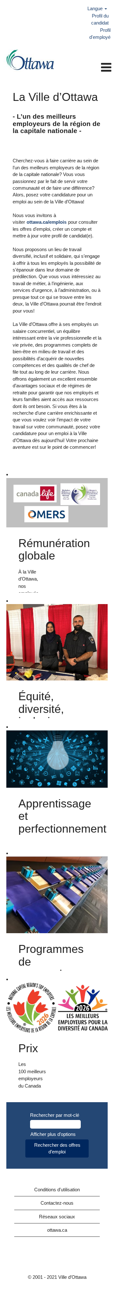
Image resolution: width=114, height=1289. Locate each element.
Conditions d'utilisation (57, 1189)
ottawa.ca (57, 1230)
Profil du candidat (100, 19)
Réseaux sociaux (57, 1216)
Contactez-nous (57, 1203)
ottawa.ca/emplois (46, 222)
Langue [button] (95, 8)
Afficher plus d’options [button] (53, 1134)
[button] (87, 67)
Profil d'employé (100, 33)
